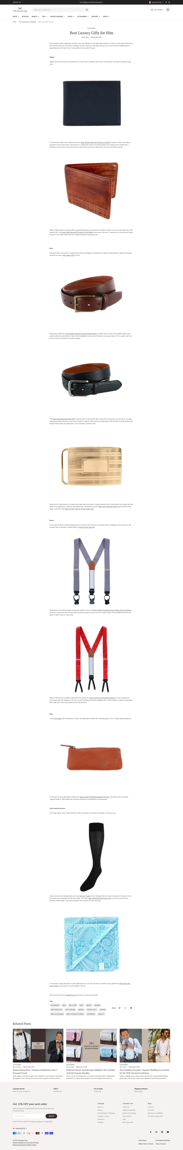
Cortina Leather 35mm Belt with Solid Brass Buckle (80, 334)
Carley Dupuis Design (32, 1143)
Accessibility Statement (163, 1140)
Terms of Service (161, 1144)
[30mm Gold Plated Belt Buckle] (91, 465)
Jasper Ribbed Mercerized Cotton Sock (99, 898)
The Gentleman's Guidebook (27, 22)
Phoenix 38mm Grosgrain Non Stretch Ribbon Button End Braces (112, 610)
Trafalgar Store (23, 1140)
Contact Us (97, 1091)
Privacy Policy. (49, 1121)
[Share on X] (125, 1008)
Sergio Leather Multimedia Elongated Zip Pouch (94, 797)
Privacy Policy (143, 1140)
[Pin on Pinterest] (131, 1008)
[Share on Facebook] (119, 1008)
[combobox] (60, 9)
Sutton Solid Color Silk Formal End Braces (102, 698)
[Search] (87, 10)
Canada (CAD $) (156, 2)
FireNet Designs (31, 1145)
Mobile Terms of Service (146, 1144)
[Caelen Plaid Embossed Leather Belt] (91, 380)
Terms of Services (36, 1121)
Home (14, 22)
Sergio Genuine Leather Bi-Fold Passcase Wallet (95, 142)
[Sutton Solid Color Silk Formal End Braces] (91, 658)
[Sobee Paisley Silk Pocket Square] (91, 944)
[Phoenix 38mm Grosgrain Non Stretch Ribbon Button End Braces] (91, 571)
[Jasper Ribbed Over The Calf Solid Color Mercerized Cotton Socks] (91, 857)
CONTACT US (17, 2)
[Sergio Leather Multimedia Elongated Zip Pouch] (91, 758)
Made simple (138, 1091)
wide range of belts (69, 255)
